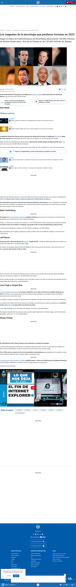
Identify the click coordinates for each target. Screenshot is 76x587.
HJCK (12, 561)
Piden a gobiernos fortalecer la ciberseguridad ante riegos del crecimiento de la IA (32, 120)
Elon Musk (58, 136)
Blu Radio (2, 30)
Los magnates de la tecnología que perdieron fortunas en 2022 (25, 30)
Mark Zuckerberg (20, 413)
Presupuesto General (34, 6)
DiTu (12, 562)
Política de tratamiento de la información (60, 557)
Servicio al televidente (35, 553)
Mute (61, 585)
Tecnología (8, 30)
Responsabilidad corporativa (58, 555)
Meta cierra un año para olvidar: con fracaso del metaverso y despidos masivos (32, 168)
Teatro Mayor (14, 566)
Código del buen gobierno (36, 559)
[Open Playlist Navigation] (74, 585)
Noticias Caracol (14, 553)
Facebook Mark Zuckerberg (17, 217)
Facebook (43, 410)
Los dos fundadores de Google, (9, 292)
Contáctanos (33, 561)
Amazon (51, 410)
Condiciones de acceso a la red (59, 553)
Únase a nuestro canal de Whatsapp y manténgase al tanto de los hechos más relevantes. (15, 102)
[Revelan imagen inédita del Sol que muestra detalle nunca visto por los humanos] (4, 129)
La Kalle (12, 559)
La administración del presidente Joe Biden (12, 360)
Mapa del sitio (34, 566)
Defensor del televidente (36, 555)
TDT (32, 557)
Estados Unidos (36, 94)
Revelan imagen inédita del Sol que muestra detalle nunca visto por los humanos (32, 128)
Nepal (27, 6)
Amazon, (26, 241)
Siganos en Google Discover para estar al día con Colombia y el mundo (52, 101)
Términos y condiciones (57, 561)
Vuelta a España (50, 6)
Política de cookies (56, 559)
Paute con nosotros (35, 564)
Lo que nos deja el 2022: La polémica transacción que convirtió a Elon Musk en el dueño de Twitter (37, 159)
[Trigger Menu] (2, 2)
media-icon (38, 584)
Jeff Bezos (59, 410)
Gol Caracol (13, 557)
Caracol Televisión (15, 555)
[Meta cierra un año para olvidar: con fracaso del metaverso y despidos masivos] (4, 168)
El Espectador (14, 564)
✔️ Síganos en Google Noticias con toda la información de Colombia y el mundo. (34, 151)
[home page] (38, 2)
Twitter (35, 410)
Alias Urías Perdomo (20, 6)
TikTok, (10, 305)
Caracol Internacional (15, 568)
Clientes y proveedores (35, 562)
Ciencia (10, 126)
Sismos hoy (42, 6)
